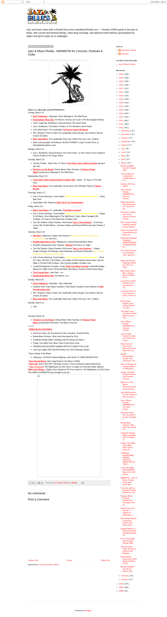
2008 (121, 591)
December (125, 131)
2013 (121, 120)
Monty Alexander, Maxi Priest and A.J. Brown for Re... (128, 205)
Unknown (125, 54)
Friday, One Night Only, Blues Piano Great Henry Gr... (128, 446)
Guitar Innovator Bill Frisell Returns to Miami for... (129, 232)
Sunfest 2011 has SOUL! (128, 185)
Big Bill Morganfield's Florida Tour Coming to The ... (129, 357)
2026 (121, 74)
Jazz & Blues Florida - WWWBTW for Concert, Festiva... (128, 194)
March (124, 163)
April (123, 159)
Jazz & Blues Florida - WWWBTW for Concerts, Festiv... (128, 404)
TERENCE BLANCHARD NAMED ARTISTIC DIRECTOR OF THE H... (128, 458)
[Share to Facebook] (39, 483)
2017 (121, 106)
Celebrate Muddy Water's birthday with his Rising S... (128, 436)
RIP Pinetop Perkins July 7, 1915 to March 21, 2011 (128, 304)
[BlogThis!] (33, 483)
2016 (121, 110)
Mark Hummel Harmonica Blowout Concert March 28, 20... (128, 347)
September (126, 141)
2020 (121, 96)
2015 (121, 113)
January (124, 579)
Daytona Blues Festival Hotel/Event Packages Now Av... (128, 500)
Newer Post (33, 560)
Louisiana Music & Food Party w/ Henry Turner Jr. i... (128, 294)
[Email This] (30, 483)
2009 (121, 587)
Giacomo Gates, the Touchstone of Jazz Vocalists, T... (129, 416)
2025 (121, 78)
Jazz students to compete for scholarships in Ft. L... (128, 177)
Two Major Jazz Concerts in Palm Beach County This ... (129, 314)
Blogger (88, 610)
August (124, 145)
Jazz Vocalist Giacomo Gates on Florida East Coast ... (128, 337)
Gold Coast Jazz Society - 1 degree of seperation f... (127, 511)
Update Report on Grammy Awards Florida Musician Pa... (128, 532)
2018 (121, 103)
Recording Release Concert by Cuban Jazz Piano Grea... (128, 521)
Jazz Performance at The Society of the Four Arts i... (129, 394)
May (123, 156)
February (125, 576)
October (124, 138)
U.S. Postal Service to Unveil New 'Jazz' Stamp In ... (128, 253)
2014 (121, 117)
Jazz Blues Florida (128, 50)
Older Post (105, 560)
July (123, 149)
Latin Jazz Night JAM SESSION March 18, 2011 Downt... (128, 471)
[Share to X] (36, 483)
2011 (121, 128)
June (123, 152)
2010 (121, 584)
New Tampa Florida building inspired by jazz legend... (129, 224)
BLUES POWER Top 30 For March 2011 (127, 569)
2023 (121, 85)
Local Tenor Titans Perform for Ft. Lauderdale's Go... (128, 284)
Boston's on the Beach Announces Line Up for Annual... (128, 385)
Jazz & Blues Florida (126, 64)
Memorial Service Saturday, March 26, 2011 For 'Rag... (128, 264)
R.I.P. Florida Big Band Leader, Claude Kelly (127, 541)
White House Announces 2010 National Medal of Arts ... (129, 560)
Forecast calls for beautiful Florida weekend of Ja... (128, 490)
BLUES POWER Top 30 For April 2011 (128, 168)
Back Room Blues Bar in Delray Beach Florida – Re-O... (128, 274)
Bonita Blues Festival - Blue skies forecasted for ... (128, 426)
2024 (121, 81)
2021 (121, 92)
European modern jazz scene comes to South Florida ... (128, 215)
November (125, 134)
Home (69, 560)
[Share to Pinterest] (42, 483)
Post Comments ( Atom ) (49, 565)
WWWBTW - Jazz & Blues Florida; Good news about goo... (129, 481)
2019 (121, 99)
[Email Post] (82, 483)
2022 (121, 88)
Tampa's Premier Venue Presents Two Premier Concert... (128, 375)
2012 (121, 124)
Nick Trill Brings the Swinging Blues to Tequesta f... (128, 366)
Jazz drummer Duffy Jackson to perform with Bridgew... (128, 550)
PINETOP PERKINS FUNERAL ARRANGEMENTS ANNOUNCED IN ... (129, 242)
